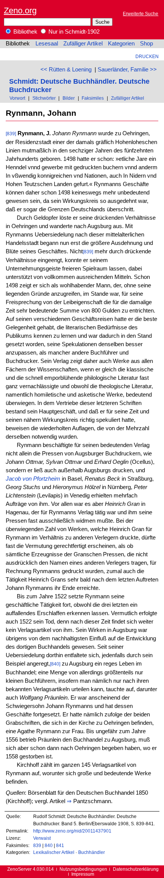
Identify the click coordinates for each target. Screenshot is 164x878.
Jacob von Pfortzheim (33, 479)
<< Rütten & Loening (66, 69)
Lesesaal (46, 43)
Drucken (147, 56)
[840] (55, 663)
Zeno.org (20, 10)
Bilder (69, 98)
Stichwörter (44, 98)
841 (60, 845)
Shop (146, 43)
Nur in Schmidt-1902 (73, 32)
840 (49, 845)
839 (37, 845)
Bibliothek (24, 32)
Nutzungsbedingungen (83, 869)
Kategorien (121, 43)
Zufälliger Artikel (83, 43)
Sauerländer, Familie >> (127, 69)
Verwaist (42, 838)
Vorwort (17, 98)
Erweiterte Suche (140, 13)
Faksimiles (93, 98)
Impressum (82, 874)
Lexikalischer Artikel (53, 852)
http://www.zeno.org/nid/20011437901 (72, 830)
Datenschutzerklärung (136, 869)
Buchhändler (91, 852)
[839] (11, 133)
